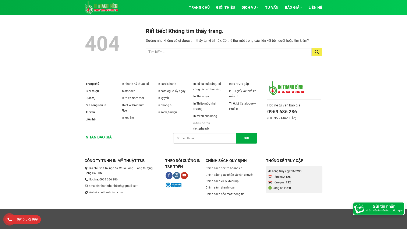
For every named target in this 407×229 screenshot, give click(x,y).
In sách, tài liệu (167, 112)
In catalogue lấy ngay (171, 91)
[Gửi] (317, 52)
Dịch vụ (249, 7)
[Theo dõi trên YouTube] (184, 175)
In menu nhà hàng (205, 116)
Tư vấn (272, 7)
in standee (128, 91)
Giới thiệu (225, 7)
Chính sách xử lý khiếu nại (222, 181)
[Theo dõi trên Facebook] (169, 175)
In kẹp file (127, 117)
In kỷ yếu (163, 98)
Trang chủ (199, 7)
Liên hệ (315, 7)
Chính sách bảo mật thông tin (225, 194)
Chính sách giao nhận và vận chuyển (230, 174)
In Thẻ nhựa (201, 96)
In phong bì (165, 105)
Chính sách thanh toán (221, 187)
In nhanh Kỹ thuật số (135, 83)
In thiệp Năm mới (132, 98)
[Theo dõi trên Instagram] (176, 175)
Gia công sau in (96, 105)
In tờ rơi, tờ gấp (239, 83)
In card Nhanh (167, 83)
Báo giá (292, 7)
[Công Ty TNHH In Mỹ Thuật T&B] (106, 7)
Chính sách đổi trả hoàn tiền (224, 168)
